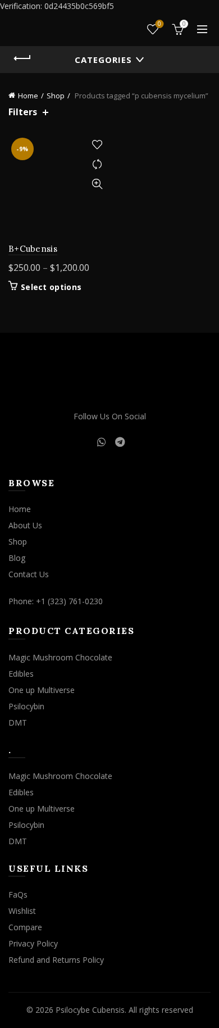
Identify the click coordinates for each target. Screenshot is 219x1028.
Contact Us (28, 574)
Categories (103, 59)
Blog (16, 558)
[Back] (22, 58)
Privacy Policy (33, 943)
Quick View (97, 184)
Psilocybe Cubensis (90, 1009)
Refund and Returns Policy (56, 959)
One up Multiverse (41, 690)
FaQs (18, 894)
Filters (22, 112)
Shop (56, 95)
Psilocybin (26, 706)
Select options (51, 287)
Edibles (21, 673)
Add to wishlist (97, 145)
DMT (17, 722)
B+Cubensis (32, 248)
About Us (25, 525)
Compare (97, 164)
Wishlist (159, 24)
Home (28, 95)
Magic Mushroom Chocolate (60, 657)
